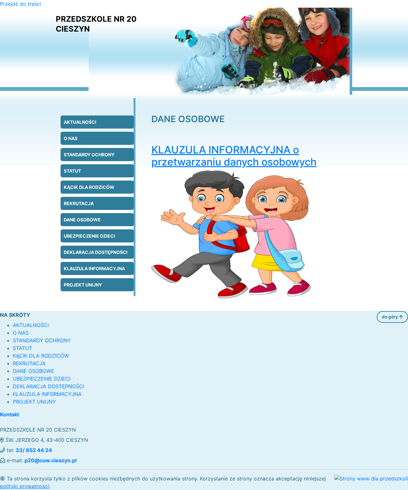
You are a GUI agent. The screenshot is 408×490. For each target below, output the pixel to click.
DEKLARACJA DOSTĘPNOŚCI (95, 252)
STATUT (72, 171)
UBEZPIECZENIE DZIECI (89, 236)
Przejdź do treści (20, 4)
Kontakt (9, 414)
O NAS (70, 138)
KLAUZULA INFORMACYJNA (94, 268)
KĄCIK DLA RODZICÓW (89, 187)
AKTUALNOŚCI (80, 122)
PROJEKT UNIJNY (83, 284)
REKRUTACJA (79, 203)
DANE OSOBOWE (82, 219)
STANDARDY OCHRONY (89, 154)
